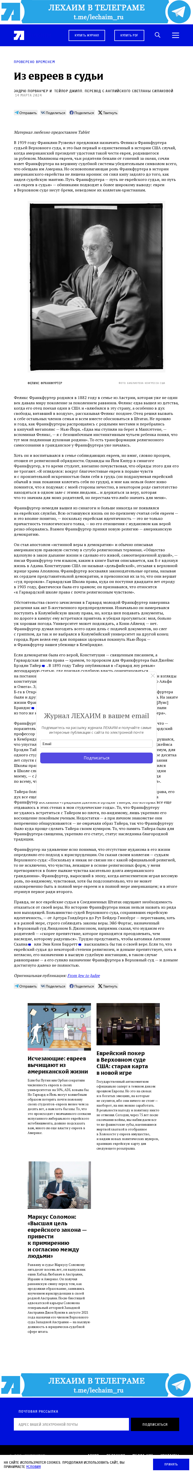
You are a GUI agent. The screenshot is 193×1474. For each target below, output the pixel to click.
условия (33, 1466)
